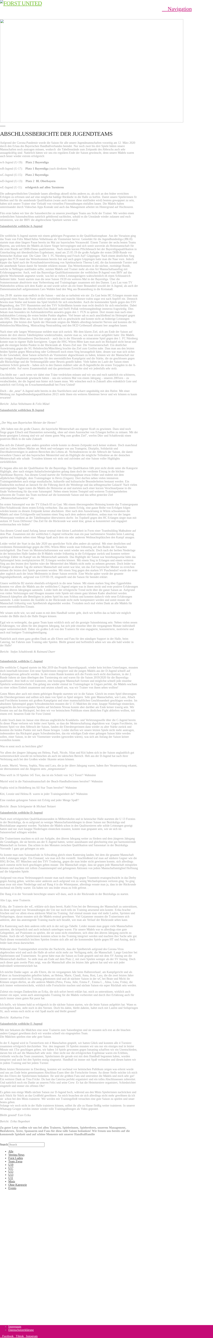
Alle (10, 1151)
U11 (10, 1178)
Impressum (14, 1326)
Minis (11, 1181)
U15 (10, 1171)
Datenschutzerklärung (21, 1330)
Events (12, 1188)
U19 (10, 1164)
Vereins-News (16, 1154)
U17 (10, 1168)
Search (4, 1144)
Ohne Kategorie (17, 1184)
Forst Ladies (15, 1158)
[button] (177, 9)
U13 (10, 1174)
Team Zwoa (15, 1161)
